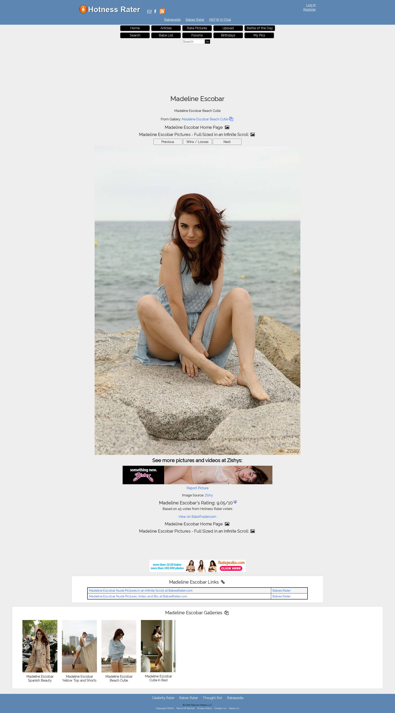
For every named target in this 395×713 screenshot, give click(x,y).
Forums (197, 35)
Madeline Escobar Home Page (194, 127)
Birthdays (228, 35)
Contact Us (220, 708)
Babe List (166, 35)
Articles (166, 28)
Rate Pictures (197, 28)
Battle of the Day (260, 28)
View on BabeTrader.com (197, 517)
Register (309, 10)
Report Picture (197, 488)
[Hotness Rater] (111, 12)
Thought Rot (212, 698)
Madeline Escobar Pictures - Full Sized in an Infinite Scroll (194, 134)
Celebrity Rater (163, 698)
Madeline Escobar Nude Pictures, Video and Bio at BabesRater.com (138, 596)
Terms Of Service (185, 708)
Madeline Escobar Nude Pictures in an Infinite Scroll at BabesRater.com (141, 590)
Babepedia (172, 20)
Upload (228, 28)
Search (135, 35)
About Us (234, 708)
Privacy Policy (204, 708)
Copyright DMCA (165, 708)
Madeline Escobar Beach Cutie (205, 119)
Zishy (209, 495)
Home (135, 28)
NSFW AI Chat (220, 20)
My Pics (259, 35)
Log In (311, 5)
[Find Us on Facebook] (155, 12)
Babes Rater (195, 20)
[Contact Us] (149, 12)
